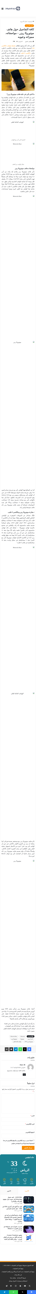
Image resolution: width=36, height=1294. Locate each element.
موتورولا (22, 1039)
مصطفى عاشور (29, 41)
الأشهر (9, 1191)
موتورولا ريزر (14, 1039)
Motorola (23, 1036)
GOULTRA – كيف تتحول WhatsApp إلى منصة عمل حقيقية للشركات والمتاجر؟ (12, 1199)
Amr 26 (22, 1065)
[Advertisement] (27, 7)
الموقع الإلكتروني (30, 1132)
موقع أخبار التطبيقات (18, 1268)
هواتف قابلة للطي (17, 1041)
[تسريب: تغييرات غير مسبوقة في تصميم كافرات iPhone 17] (28, 1229)
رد (24, 1074)
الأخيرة (27, 1191)
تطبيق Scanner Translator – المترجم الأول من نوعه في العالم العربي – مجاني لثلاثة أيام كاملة (13, 1237)
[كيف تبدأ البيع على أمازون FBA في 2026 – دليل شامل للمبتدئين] (28, 1209)
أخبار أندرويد (30, 1039)
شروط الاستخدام (21, 1278)
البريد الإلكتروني (29, 1124)
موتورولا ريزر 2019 (29, 1041)
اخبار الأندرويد (23, 21)
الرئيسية (30, 21)
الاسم (32, 1116)
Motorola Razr (14, 1036)
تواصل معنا (13, 1278)
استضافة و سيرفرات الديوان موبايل (18, 1281)
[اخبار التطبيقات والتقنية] (12, 8)
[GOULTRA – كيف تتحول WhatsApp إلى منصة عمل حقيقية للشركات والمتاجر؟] (28, 1200)
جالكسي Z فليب (26, 53)
